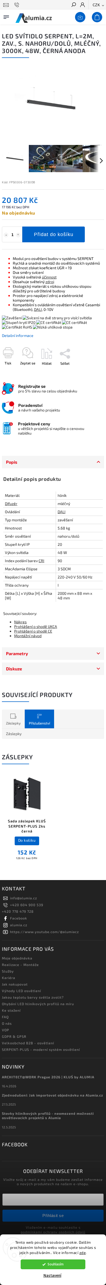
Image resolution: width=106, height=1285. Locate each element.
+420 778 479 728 (18, 911)
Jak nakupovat (15, 984)
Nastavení (52, 1275)
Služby (8, 971)
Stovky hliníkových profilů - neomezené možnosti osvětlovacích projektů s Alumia (48, 1115)
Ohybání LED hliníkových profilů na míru (38, 1004)
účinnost (49, 277)
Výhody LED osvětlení (21, 991)
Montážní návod (28, 635)
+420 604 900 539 (26, 905)
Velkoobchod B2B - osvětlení (28, 1043)
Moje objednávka (17, 958)
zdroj (49, 281)
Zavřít (90, 373)
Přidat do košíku (53, 234)
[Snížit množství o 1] (6, 235)
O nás (7, 1023)
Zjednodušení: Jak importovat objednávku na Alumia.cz (52, 1095)
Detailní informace (17, 335)
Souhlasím (56, 1264)
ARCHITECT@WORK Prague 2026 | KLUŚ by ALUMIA (48, 1077)
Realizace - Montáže (20, 964)
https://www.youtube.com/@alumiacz (44, 932)
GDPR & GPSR (14, 1036)
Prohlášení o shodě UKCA (35, 626)
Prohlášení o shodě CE (33, 631)
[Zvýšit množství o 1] (18, 235)
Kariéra (8, 978)
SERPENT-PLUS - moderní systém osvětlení (41, 1049)
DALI (38, 309)
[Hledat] (73, 5)
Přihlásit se (53, 1215)
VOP (5, 1030)
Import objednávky (79, 17)
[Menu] (6, 16)
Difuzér (11, 503)
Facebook (18, 918)
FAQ (5, 1017)
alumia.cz (18, 925)
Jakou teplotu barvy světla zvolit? (33, 997)
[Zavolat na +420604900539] (17, 5)
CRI (41, 560)
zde (82, 1252)
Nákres (20, 622)
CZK (96, 5)
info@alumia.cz (23, 898)
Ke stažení (11, 1010)
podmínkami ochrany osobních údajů (53, 1232)
